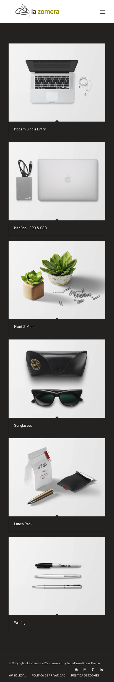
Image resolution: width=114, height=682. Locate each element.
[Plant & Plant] (57, 280)
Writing (19, 622)
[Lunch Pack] (57, 477)
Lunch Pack (23, 524)
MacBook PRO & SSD (30, 228)
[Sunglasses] (57, 378)
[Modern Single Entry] (57, 82)
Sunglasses (23, 425)
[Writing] (57, 576)
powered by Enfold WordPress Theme (75, 663)
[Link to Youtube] (76, 669)
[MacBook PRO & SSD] (57, 181)
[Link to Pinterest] (93, 669)
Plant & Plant (24, 326)
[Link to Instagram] (85, 669)
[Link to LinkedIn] (101, 669)
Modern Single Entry (30, 129)
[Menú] (102, 11)
